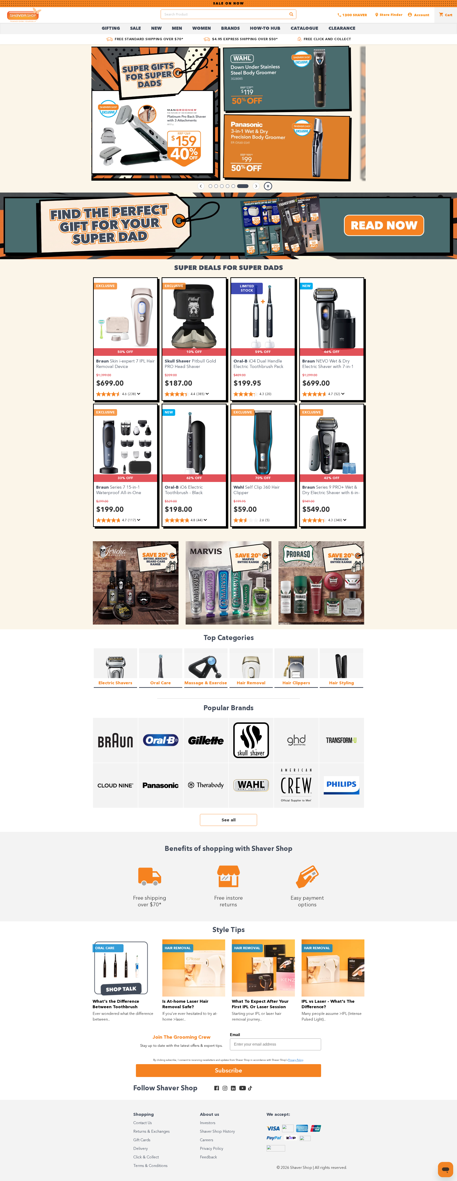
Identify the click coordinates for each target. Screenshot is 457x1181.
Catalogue (304, 28)
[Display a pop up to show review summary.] (139, 394)
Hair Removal (178, 948)
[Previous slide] (200, 186)
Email (235, 1035)
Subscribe (228, 1070)
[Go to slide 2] (220, 186)
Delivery (140, 1149)
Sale (135, 28)
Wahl (239, 487)
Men (177, 28)
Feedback (208, 1157)
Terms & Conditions (150, 1166)
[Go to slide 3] (229, 186)
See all (229, 820)
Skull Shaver (178, 361)
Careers (206, 1140)
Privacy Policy (211, 1149)
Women (201, 28)
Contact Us (142, 1123)
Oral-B (241, 361)
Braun (103, 361)
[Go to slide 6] (246, 186)
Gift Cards (141, 1140)
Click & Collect (146, 1157)
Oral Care (104, 948)
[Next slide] (256, 186)
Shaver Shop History (217, 1132)
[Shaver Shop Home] (24, 15)
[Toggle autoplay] (268, 186)
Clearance (341, 28)
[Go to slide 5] (241, 186)
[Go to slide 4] (235, 186)
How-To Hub (265, 28)
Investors (207, 1123)
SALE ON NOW (228, 3)
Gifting (111, 28)
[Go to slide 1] (210, 186)
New (156, 28)
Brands (230, 28)
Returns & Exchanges (151, 1132)
